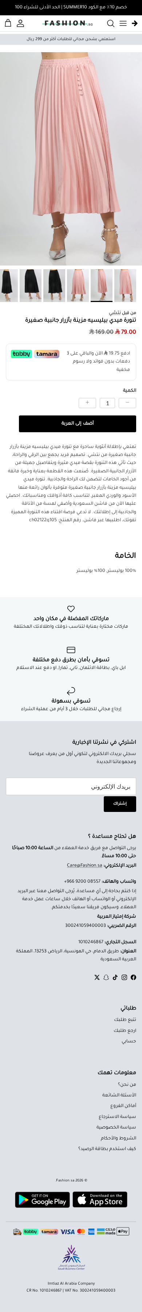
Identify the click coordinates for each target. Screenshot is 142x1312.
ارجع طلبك (125, 1031)
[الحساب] (21, 23)
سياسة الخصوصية (116, 1127)
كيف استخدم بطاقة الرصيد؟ (107, 1149)
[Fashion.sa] (67, 23)
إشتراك (120, 804)
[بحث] (107, 23)
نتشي (115, 313)
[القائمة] (123, 23)
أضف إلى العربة (77, 423)
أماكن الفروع (123, 1106)
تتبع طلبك (125, 1020)
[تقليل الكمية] (127, 403)
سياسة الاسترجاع (117, 1117)
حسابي (129, 1041)
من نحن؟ (127, 1085)
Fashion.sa (65, 1181)
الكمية (129, 391)
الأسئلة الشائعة (119, 1095)
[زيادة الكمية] (87, 403)
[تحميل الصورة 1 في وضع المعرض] (71, 159)
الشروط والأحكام (118, 1138)
